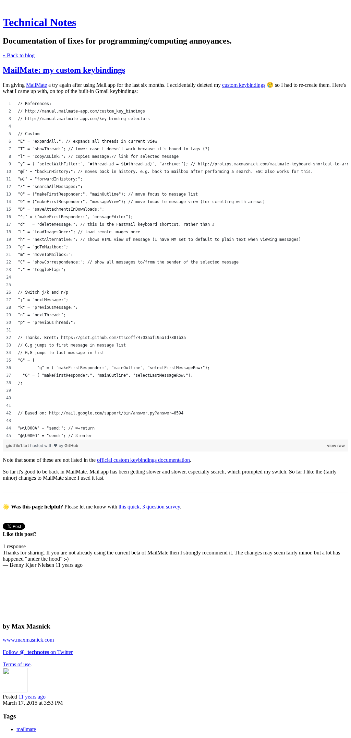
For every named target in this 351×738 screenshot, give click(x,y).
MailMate (36, 85)
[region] (175, 270)
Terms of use (17, 664)
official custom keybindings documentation (143, 460)
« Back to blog (19, 55)
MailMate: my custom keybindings (64, 70)
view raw (336, 445)
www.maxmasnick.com (28, 640)
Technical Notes (39, 22)
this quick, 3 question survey (149, 506)
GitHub (71, 445)
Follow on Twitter (38, 652)
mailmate (26, 729)
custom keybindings (243, 85)
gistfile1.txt (18, 445)
